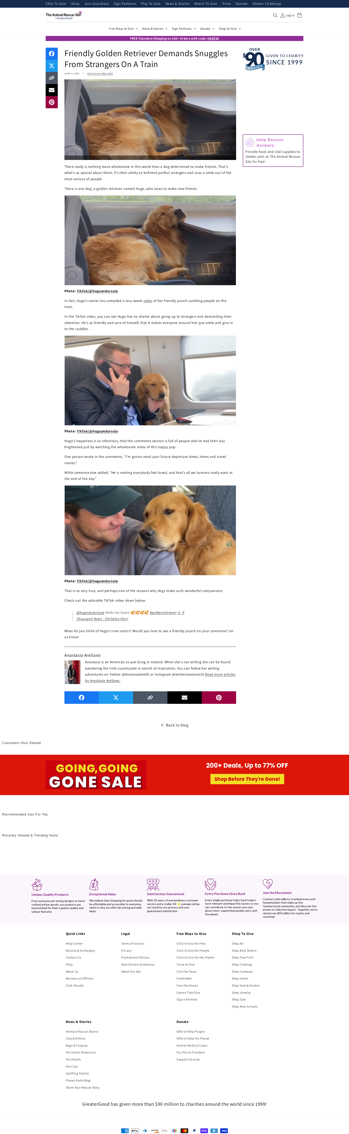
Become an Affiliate (80, 978)
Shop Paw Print (242, 957)
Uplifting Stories (77, 1073)
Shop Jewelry (241, 992)
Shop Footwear (242, 971)
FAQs (69, 964)
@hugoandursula (90, 612)
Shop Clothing (242, 964)
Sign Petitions (125, 4)
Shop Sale (239, 999)
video (147, 300)
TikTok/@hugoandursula (97, 291)
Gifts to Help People (191, 1031)
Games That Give (188, 992)
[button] (275, 15)
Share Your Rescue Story (83, 1087)
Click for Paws (186, 971)
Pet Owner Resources (81, 1052)
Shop (75, 4)
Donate (242, 4)
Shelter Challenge (266, 4)
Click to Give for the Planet (195, 957)
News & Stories (177, 4)
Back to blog (177, 725)
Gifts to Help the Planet (193, 1038)
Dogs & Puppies (77, 1045)
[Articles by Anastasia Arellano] (72, 671)
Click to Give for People (193, 950)
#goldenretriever (163, 612)
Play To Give (151, 4)
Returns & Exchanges (80, 950)
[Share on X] (52, 66)
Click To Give (56, 4)
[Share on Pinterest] (52, 102)
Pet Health (73, 1059)
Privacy (126, 950)
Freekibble (184, 978)
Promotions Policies (135, 957)
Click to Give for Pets (191, 943)
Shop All (237, 943)
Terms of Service (132, 943)
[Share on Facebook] (52, 54)
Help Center (74, 943)
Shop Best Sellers (244, 950)
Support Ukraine (188, 1059)
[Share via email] (52, 90)
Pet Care (72, 1066)
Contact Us (73, 957)
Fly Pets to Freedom (191, 1052)
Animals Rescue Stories (82, 1031)
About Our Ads (131, 971)
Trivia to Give (186, 964)
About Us (72, 971)
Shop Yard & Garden (246, 985)
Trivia (226, 4)
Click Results (75, 985)
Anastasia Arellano (100, 73)
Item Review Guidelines (138, 964)
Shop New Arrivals (244, 1006)
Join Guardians (96, 4)
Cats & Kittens (75, 1038)
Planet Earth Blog (78, 1080)
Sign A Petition (187, 999)
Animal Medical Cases (192, 1045)
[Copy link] (52, 78)
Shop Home (240, 978)
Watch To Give (205, 4)
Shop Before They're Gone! (247, 779)
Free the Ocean (187, 985)
